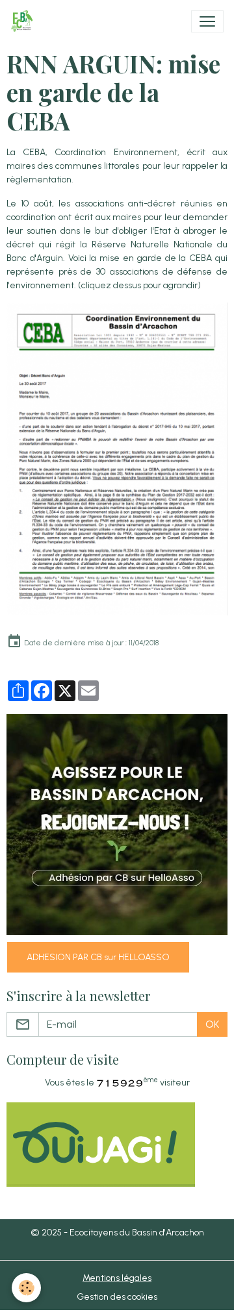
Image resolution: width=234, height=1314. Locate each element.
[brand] (24, 21)
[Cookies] (26, 1287)
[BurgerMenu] (207, 21)
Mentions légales (117, 1277)
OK (212, 1024)
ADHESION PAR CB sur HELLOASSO (98, 957)
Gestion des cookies (117, 1296)
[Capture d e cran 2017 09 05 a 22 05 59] (117, 459)
